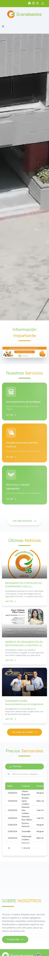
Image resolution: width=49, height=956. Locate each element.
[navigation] (7, 351)
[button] (3, 26)
